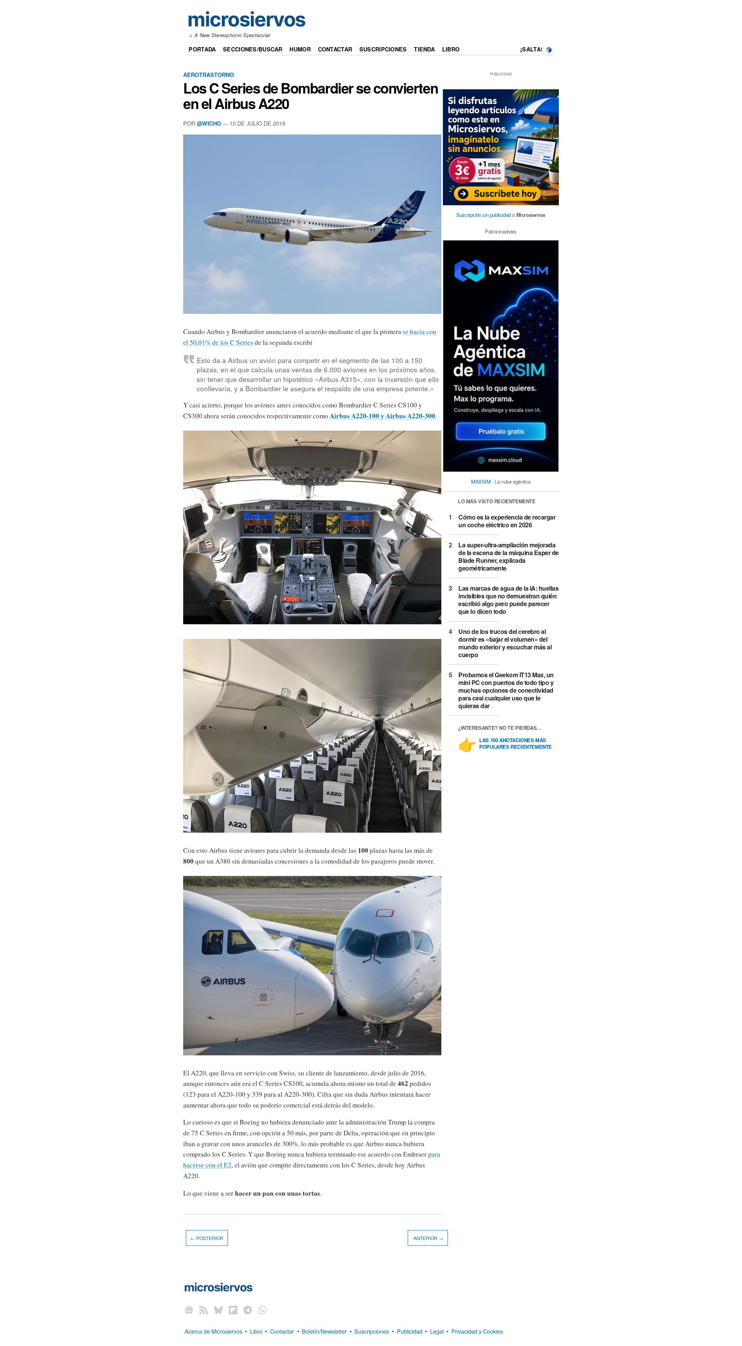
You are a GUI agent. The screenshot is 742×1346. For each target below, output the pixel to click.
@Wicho (209, 123)
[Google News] (189, 1309)
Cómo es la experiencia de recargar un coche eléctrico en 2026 (506, 521)
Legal (437, 1331)
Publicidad (409, 1331)
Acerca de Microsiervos (213, 1331)
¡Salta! (531, 49)
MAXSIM (481, 481)
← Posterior (207, 1238)
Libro (450, 49)
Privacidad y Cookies (477, 1331)
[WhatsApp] (262, 1309)
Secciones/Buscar (253, 49)
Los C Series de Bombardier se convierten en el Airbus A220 (310, 95)
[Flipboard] (233, 1309)
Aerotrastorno (208, 74)
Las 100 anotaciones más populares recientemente (515, 743)
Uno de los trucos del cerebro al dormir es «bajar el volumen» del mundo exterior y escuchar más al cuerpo (504, 643)
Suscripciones (383, 49)
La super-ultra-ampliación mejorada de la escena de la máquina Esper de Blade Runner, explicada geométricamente (508, 556)
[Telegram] (247, 1309)
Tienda (424, 49)
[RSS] (203, 1309)
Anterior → (427, 1238)
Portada (202, 49)
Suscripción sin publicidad (483, 214)
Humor (299, 49)
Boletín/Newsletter (324, 1331)
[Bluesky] (218, 1309)
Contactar (335, 49)
